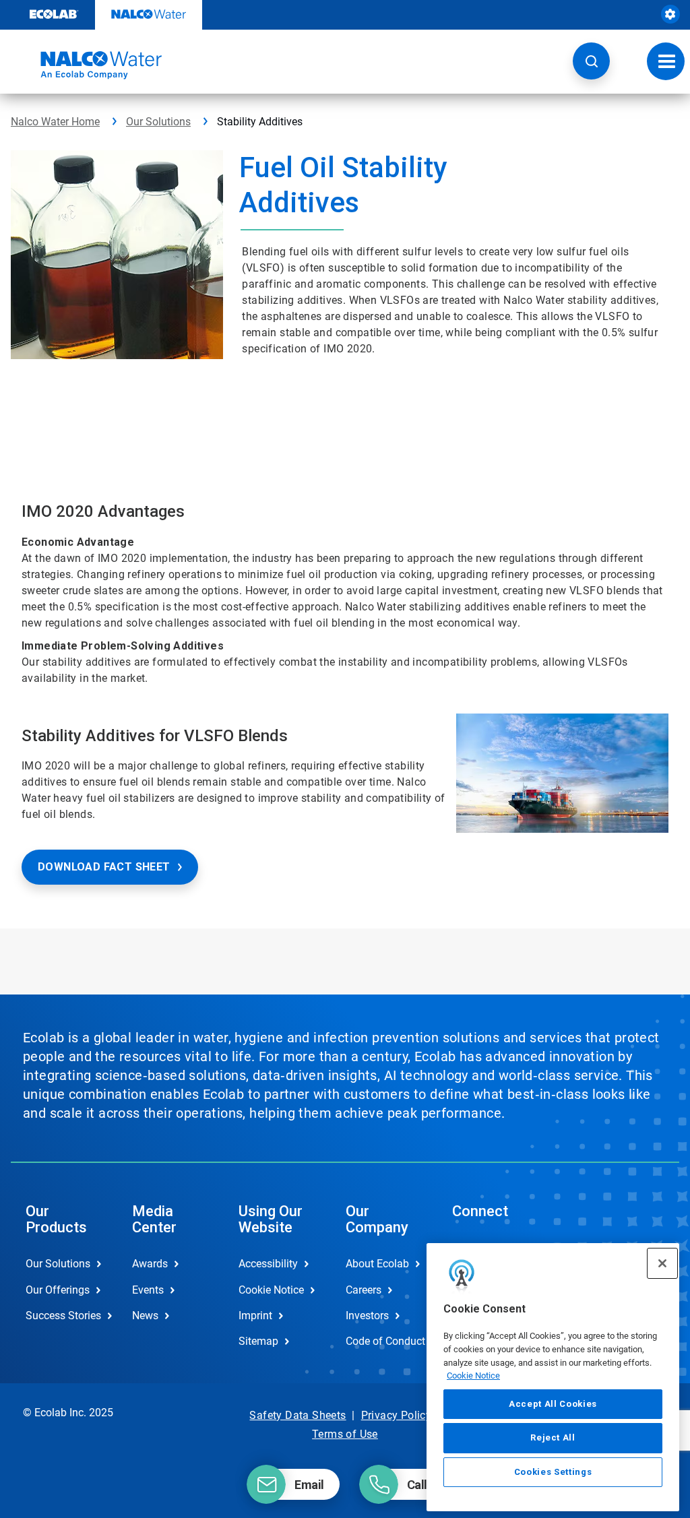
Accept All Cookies (553, 1404)
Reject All (552, 1437)
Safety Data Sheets (297, 1415)
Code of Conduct (385, 1341)
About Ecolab (377, 1263)
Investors (367, 1315)
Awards (150, 1263)
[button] (591, 61)
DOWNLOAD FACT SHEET (104, 866)
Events (148, 1290)
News (145, 1315)
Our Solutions (158, 121)
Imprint (255, 1315)
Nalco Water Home (55, 121)
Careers (363, 1290)
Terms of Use (345, 1434)
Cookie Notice (473, 1375)
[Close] (662, 1263)
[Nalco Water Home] (86, 65)
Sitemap (258, 1341)
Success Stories (63, 1315)
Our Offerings (58, 1290)
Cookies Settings (553, 1472)
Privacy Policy (396, 1415)
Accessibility (268, 1263)
